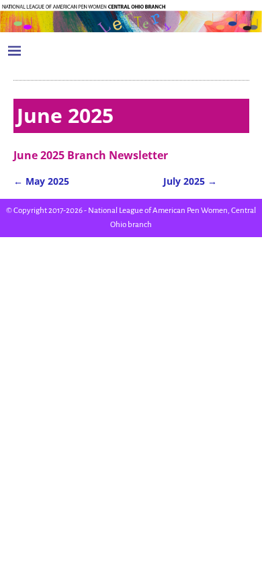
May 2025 (41, 181)
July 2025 (190, 181)
